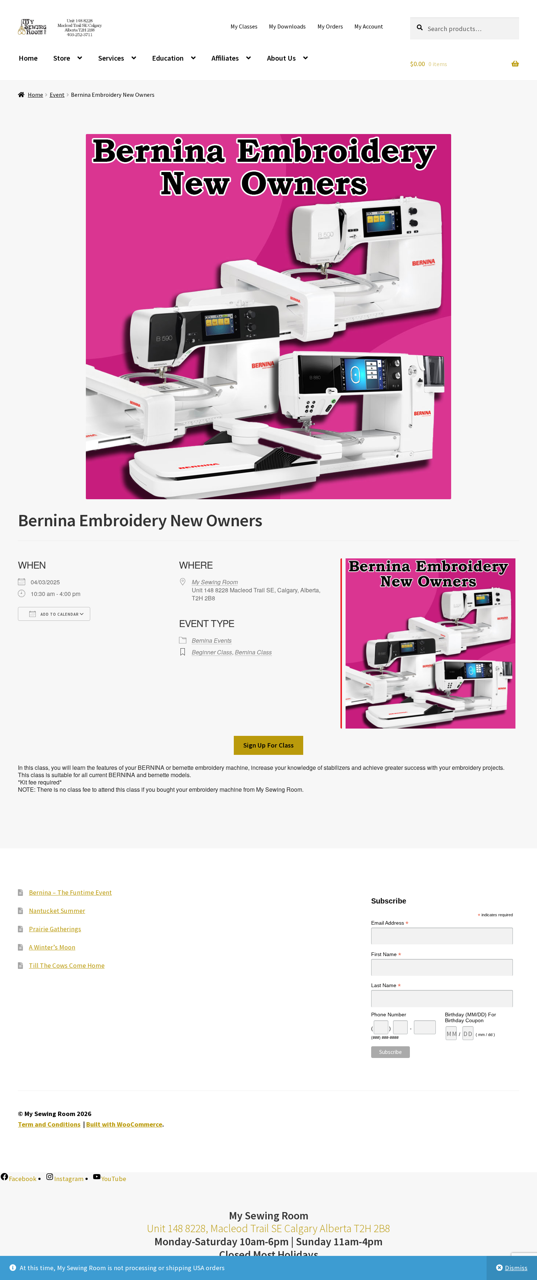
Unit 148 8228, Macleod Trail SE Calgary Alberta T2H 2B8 (268, 1228)
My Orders (330, 26)
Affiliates (225, 57)
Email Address (389, 923)
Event (57, 94)
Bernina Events (212, 640)
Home (28, 57)
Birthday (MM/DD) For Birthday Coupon (470, 1017)
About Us (281, 57)
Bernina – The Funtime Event (70, 892)
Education (168, 57)
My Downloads (287, 26)
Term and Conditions (49, 1124)
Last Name (386, 985)
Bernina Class (253, 652)
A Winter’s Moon (52, 947)
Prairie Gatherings (55, 929)
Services (111, 57)
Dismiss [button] (516, 1268)
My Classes (244, 26)
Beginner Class (212, 652)
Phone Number (388, 1014)
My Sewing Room (215, 582)
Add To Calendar (59, 614)
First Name (386, 954)
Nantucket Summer (57, 910)
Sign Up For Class (268, 745)
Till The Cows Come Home (66, 965)
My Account (368, 26)
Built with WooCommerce (124, 1124)
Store (61, 57)
